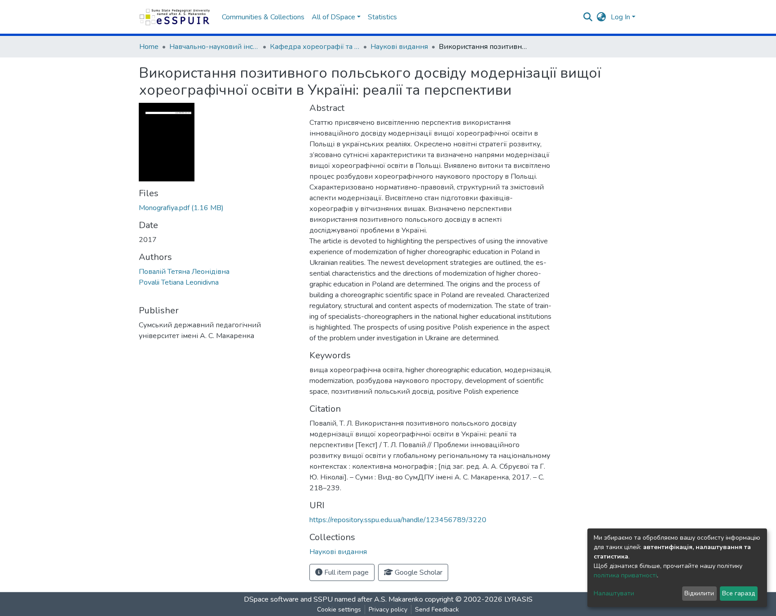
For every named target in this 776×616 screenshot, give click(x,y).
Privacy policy (388, 609)
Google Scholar (417, 572)
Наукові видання (399, 47)
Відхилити (699, 593)
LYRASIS (518, 599)
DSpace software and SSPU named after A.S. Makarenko (333, 599)
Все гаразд (738, 593)
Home (149, 47)
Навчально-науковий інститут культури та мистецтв (214, 47)
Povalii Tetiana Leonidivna (179, 282)
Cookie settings (339, 609)
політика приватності (625, 575)
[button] (601, 17)
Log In (620, 17)
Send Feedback (437, 609)
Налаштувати (614, 593)
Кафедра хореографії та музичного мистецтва (315, 47)
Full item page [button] (345, 572)
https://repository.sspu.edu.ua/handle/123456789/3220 (397, 520)
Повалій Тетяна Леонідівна (184, 272)
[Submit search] (588, 17)
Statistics (382, 17)
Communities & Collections (263, 17)
